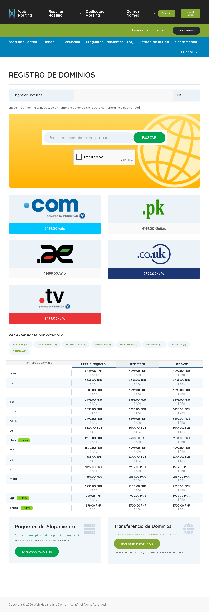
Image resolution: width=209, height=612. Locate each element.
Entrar (160, 30)
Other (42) (19, 351)
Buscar (149, 137)
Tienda (50, 42)
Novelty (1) (179, 344)
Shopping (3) (154, 344)
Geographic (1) (47, 344)
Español (139, 30)
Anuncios (72, 42)
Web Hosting (25, 13)
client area (190, 13)
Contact (167, 13)
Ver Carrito (187, 30)
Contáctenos (186, 42)
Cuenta (188, 52)
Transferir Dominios (137, 543)
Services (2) (103, 344)
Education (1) (128, 344)
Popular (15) (21, 344)
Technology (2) (76, 344)
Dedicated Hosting (95, 13)
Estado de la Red (154, 42)
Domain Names (133, 13)
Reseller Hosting (56, 13)
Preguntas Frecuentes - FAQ (110, 42)
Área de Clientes (23, 42)
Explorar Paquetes (37, 551)
